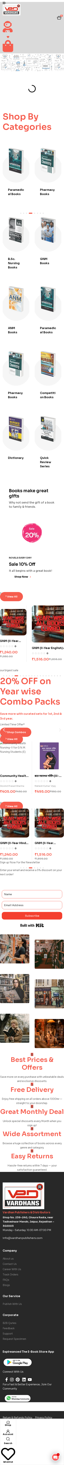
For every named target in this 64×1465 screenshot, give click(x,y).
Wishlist (8, 1462)
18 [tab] (54, 675)
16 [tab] (48, 675)
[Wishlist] (8, 1460)
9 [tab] (29, 675)
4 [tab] (29, 213)
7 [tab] (23, 675)
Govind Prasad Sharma (47, 786)
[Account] (8, 1431)
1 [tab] (3, 675)
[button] (4, 730)
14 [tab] (43, 675)
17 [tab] (51, 675)
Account (8, 1434)
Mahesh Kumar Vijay (10, 786)
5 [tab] (33, 213)
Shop (8, 1425)
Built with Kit (32, 925)
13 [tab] (40, 675)
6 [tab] (19, 675)
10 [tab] (31, 675)
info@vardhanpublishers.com (22, 1238)
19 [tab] (57, 675)
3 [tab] (9, 675)
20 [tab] (60, 675)
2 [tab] (6, 675)
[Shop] (8, 1422)
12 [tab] (37, 675)
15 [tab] (46, 675)
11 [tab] (34, 675)
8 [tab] (26, 675)
